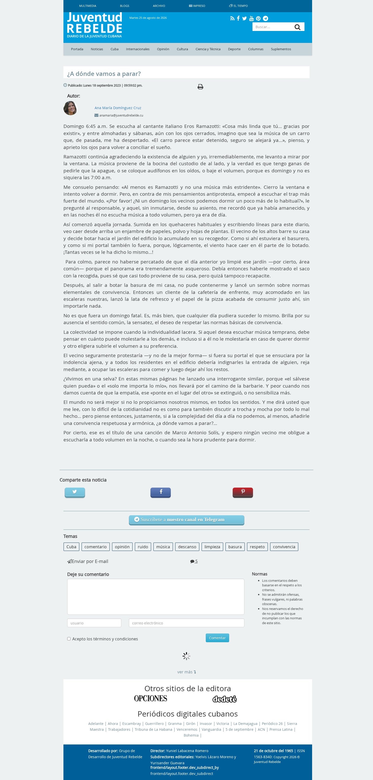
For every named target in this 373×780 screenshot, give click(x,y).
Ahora (113, 723)
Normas (259, 574)
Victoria (222, 723)
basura (235, 547)
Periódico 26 (272, 723)
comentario (95, 547)
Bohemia (191, 735)
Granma (175, 723)
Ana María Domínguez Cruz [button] (118, 107)
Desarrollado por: (103, 751)
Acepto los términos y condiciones (105, 639)
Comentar (217, 637)
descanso (187, 547)
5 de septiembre (239, 729)
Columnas (255, 49)
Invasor (206, 723)
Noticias (97, 49)
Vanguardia (211, 729)
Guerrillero (154, 723)
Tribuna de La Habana (153, 729)
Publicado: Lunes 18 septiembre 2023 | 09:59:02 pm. (105, 85)
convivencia (284, 547)
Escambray (131, 723)
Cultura (182, 49)
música (163, 547)
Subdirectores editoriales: (172, 757)
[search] (297, 27)
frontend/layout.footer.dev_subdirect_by (184, 768)
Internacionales (137, 49)
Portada (77, 49)
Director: (157, 751)
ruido (143, 547)
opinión (122, 547)
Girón (190, 723)
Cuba (114, 49)
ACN (261, 729)
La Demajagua (245, 723)
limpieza (212, 547)
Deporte (234, 49)
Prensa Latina (281, 729)
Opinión (163, 49)
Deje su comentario (88, 574)
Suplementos (281, 49)
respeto (257, 547)
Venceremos (187, 729)
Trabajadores (119, 729)
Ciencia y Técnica (208, 49)
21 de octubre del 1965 (273, 751)
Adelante (96, 723)
